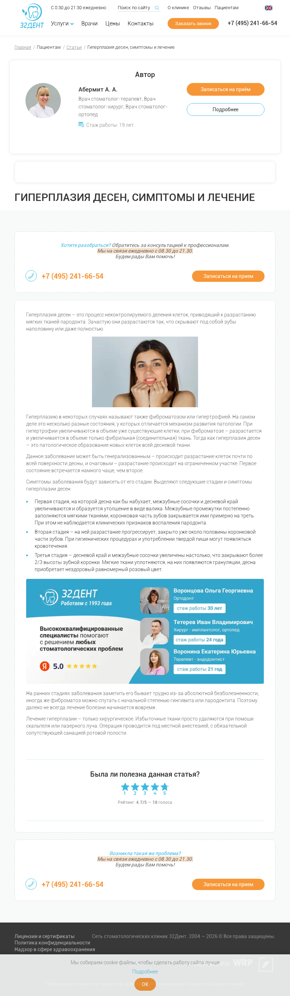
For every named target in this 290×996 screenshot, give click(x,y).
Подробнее (225, 109)
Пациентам (227, 7)
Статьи (74, 47)
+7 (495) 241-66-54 (252, 23)
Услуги (60, 23)
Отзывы (202, 7)
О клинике (178, 7)
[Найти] (157, 8)
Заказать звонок (193, 23)
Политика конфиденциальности (52, 942)
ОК (145, 984)
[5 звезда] (165, 789)
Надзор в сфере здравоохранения (54, 949)
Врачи (89, 23)
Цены (112, 23)
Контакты (140, 23)
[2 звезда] (135, 789)
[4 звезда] (155, 789)
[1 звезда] (125, 789)
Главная (22, 47)
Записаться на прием (228, 276)
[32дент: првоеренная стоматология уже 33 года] (32, 16)
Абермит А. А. (98, 89)
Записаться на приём (225, 89)
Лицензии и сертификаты (44, 936)
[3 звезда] (145, 789)
